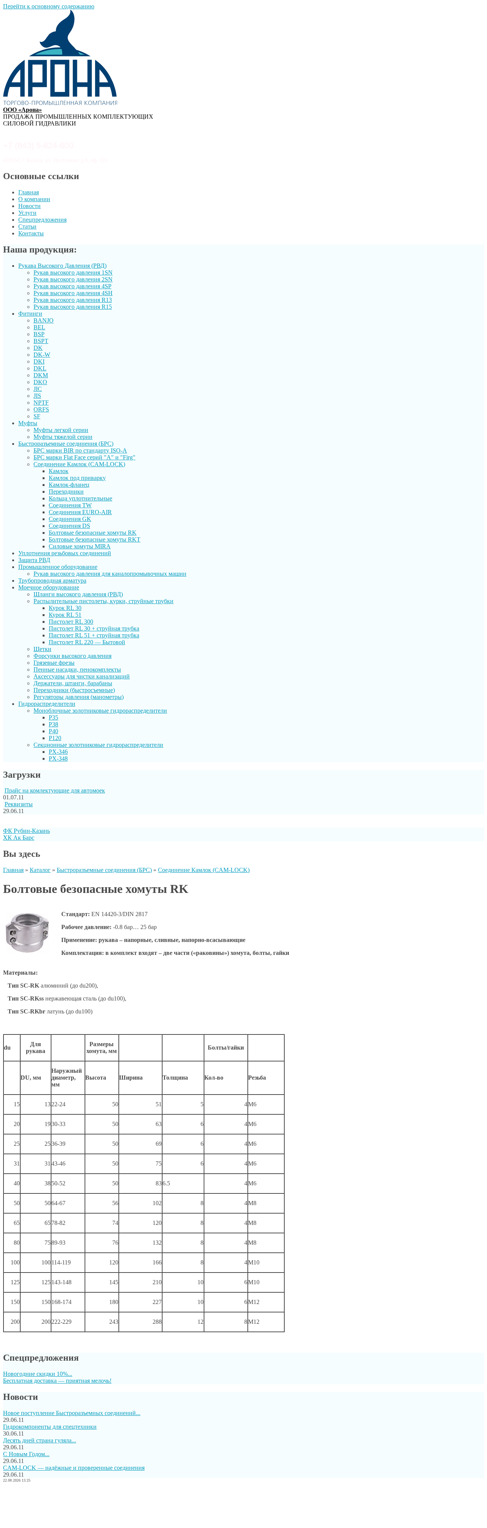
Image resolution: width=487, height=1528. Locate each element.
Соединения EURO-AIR (80, 512)
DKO (40, 382)
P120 (55, 738)
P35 (53, 717)
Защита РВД (34, 560)
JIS (37, 395)
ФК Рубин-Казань (26, 831)
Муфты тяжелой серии (62, 437)
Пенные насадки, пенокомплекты (77, 669)
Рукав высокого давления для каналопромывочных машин (109, 573)
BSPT (40, 341)
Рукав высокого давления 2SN (73, 279)
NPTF (41, 402)
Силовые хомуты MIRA (80, 546)
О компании (34, 199)
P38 (53, 724)
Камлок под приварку (77, 478)
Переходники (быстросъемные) (74, 690)
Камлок (58, 471)
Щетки (42, 649)
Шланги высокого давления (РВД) (78, 594)
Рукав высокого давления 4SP (72, 286)
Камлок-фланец (69, 484)
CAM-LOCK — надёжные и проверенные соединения (74, 1467)
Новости (29, 206)
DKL (39, 368)
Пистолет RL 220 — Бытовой (87, 642)
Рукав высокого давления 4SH (73, 293)
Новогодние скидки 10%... (37, 1374)
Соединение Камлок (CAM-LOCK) (79, 464)
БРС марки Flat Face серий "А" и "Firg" (84, 457)
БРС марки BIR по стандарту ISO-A (80, 450)
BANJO (43, 320)
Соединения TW (70, 505)
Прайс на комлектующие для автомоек (55, 790)
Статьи (27, 226)
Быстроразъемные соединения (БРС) (65, 443)
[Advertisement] (243, 1506)
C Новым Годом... (26, 1454)
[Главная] (60, 103)
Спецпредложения (42, 219)
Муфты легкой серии (60, 430)
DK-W (41, 354)
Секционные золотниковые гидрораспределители (98, 745)
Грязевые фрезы (54, 662)
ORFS (41, 409)
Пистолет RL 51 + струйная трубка (94, 635)
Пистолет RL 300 (71, 621)
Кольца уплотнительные (80, 498)
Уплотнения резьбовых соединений (64, 553)
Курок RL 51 (65, 615)
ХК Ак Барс (18, 837)
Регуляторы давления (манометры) (78, 697)
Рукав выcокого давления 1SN (73, 272)
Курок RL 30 (65, 608)
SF (36, 416)
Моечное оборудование (48, 587)
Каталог (40, 870)
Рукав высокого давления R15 (72, 306)
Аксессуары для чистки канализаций (81, 676)
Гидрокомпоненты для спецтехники (50, 1426)
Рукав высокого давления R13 (72, 300)
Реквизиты (19, 804)
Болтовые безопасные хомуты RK (93, 532)
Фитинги (30, 313)
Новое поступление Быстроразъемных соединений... (71, 1413)
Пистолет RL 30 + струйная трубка (94, 628)
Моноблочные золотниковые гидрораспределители (100, 710)
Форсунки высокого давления (72, 656)
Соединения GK (70, 519)
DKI (39, 361)
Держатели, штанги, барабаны (72, 683)
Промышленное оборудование (57, 567)
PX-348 (58, 758)
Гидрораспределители (46, 703)
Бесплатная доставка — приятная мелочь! (57, 1380)
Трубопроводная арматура (52, 580)
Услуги (27, 213)
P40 (53, 731)
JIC (37, 389)
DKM (40, 375)
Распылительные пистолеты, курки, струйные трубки (103, 601)
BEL (39, 327)
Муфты (27, 423)
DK (38, 348)
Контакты (31, 233)
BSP (39, 334)
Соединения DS (69, 526)
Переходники (66, 491)
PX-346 (58, 751)
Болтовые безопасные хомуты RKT (94, 539)
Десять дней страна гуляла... (39, 1440)
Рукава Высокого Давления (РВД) (62, 265)
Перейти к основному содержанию (48, 6)
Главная (28, 192)
